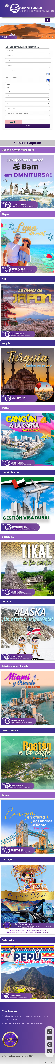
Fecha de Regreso (11, 77)
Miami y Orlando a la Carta (27, 697)
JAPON (27, 310)
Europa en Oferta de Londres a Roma (27, 826)
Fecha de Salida (10, 70)
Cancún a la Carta (27, 439)
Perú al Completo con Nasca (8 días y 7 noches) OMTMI (28, 971)
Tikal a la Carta (27, 568)
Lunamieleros (27, 245)
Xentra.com (49, 1062)
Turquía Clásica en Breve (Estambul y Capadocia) (27, 374)
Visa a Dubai (27, 503)
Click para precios (27, 185)
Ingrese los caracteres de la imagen (17, 113)
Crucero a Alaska (27, 632)
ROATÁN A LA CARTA (27, 761)
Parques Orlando (27, 898)
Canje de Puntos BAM (27, 181)
